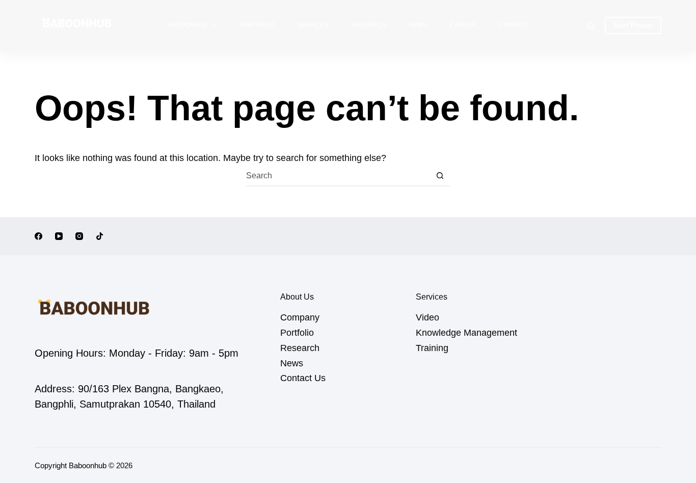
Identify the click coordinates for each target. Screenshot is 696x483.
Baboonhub (187, 25)
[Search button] (440, 175)
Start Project (633, 25)
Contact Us (303, 378)
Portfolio (256, 25)
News (418, 25)
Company (299, 317)
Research (368, 25)
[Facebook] (38, 236)
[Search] (591, 26)
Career (463, 25)
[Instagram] (79, 236)
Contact (513, 25)
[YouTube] (59, 236)
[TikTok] (99, 236)
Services (312, 25)
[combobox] (338, 176)
